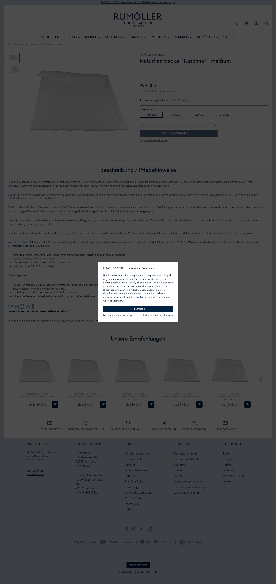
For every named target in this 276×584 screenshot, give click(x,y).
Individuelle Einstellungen (158, 315)
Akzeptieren (138, 309)
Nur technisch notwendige (118, 315)
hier (151, 297)
